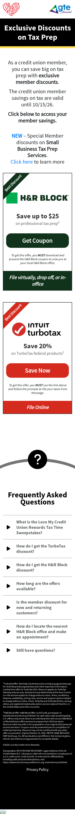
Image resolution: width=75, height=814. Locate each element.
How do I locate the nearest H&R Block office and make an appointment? (42, 631)
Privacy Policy (37, 769)
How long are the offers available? (38, 586)
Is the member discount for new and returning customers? (41, 607)
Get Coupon (37, 240)
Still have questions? (35, 650)
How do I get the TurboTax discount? (40, 548)
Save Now (37, 370)
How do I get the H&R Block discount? (42, 567)
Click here (22, 161)
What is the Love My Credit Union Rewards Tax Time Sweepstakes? (41, 527)
